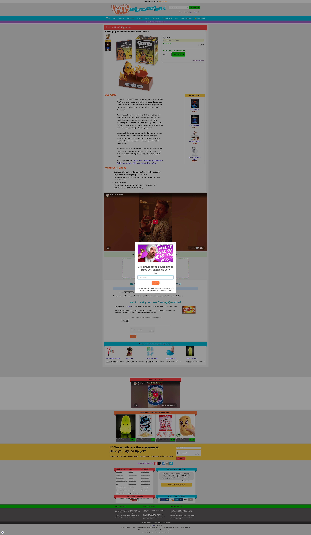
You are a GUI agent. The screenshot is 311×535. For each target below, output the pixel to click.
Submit (155, 283)
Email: (155, 273)
